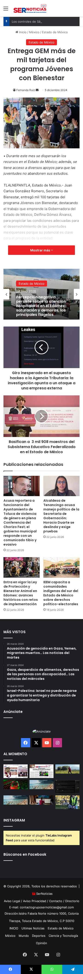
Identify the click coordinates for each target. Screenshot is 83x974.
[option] (41, 294)
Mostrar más (40, 250)
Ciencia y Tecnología (63, 935)
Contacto (55, 901)
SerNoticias (44, 893)
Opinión (41, 943)
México (10, 935)
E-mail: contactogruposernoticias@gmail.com (41, 907)
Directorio (72, 901)
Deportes (38, 935)
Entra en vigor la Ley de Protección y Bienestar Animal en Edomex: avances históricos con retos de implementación (20, 593)
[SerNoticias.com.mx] (30, 8)
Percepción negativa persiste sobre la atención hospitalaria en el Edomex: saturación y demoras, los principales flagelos (41, 306)
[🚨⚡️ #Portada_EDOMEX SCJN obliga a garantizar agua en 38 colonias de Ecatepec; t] (42, 771)
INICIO (13, 928)
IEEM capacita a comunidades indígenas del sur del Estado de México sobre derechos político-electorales (60, 593)
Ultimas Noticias (32, 928)
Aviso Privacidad (34, 901)
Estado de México (31, 283)
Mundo (24, 935)
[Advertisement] (41, 60)
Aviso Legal (12, 901)
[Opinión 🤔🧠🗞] (15, 771)
